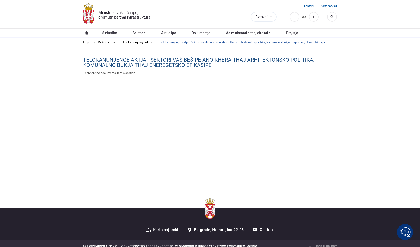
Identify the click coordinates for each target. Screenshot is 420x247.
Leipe (87, 42)
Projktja (292, 33)
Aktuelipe (168, 33)
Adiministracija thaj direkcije (248, 33)
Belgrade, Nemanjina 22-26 (219, 229)
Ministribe (109, 33)
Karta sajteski (329, 6)
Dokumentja (201, 33)
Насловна (86, 33)
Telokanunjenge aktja (137, 42)
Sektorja (139, 33)
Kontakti (309, 6)
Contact (267, 229)
